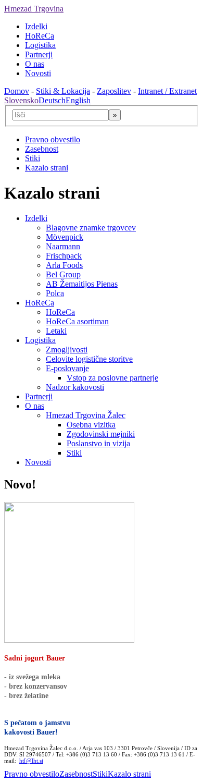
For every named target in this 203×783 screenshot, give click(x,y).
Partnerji (39, 54)
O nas (34, 63)
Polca (55, 293)
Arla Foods (64, 265)
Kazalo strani (46, 167)
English (78, 100)
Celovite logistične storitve (89, 358)
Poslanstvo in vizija (98, 443)
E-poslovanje (67, 368)
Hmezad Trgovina (34, 8)
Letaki (56, 330)
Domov (16, 91)
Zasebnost (41, 148)
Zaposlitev (114, 91)
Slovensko (21, 100)
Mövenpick (64, 237)
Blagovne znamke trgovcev (91, 227)
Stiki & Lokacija (63, 91)
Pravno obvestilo (52, 139)
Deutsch (52, 100)
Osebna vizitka (91, 424)
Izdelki (36, 26)
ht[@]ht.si (31, 760)
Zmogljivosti (66, 349)
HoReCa (39, 35)
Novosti (38, 73)
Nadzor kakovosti (75, 387)
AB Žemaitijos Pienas (82, 283)
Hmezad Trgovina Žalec (85, 415)
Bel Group (63, 274)
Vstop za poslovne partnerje (112, 377)
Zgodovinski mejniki (101, 434)
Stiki (32, 158)
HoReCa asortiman (77, 321)
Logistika (40, 45)
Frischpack (64, 255)
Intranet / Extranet (167, 91)
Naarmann (63, 246)
